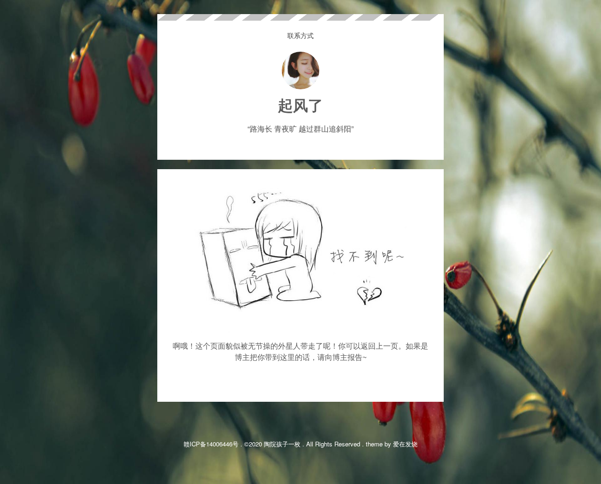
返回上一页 (379, 345)
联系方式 (300, 35)
